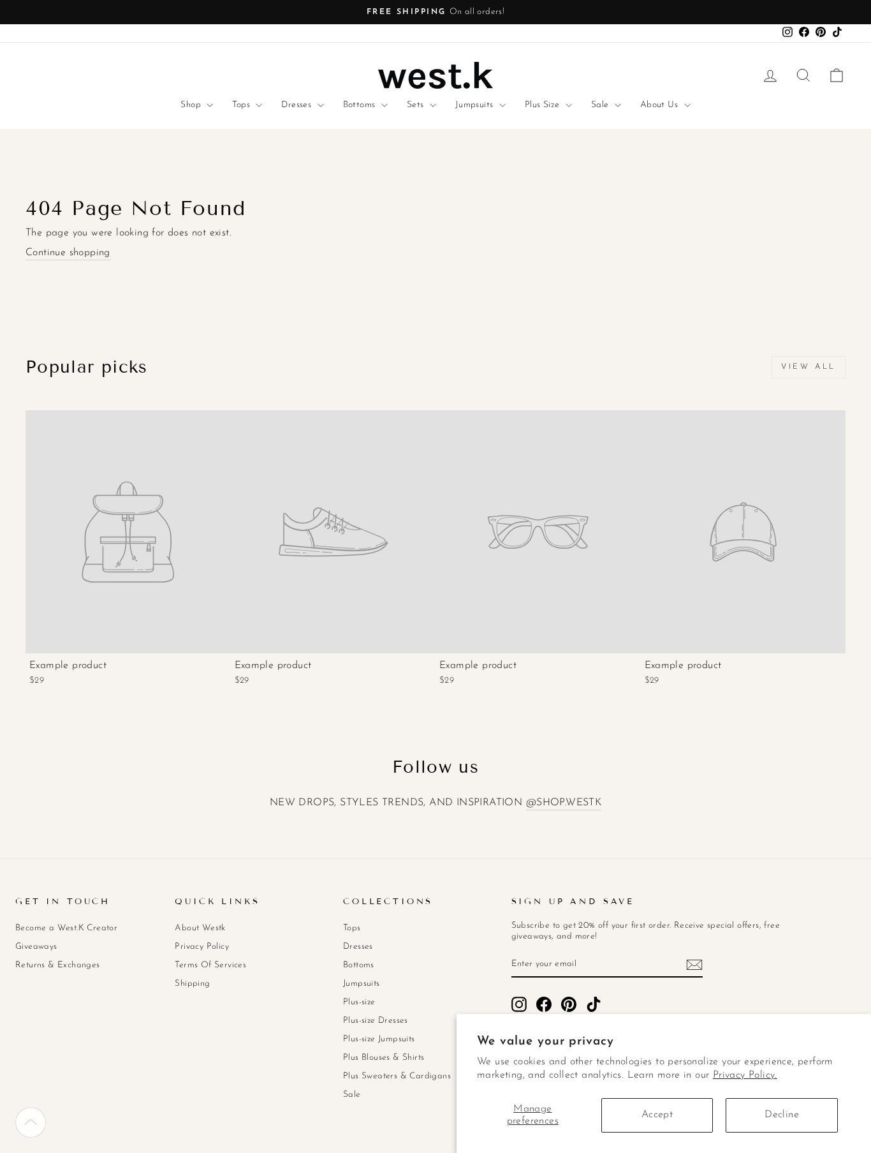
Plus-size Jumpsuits (379, 1039)
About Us (660, 105)
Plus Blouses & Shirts (383, 1057)
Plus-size (359, 1002)
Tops (242, 105)
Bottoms (360, 105)
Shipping (192, 983)
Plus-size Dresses (375, 1020)
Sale (601, 105)
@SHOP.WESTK (563, 803)
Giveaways (36, 946)
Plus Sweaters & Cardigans (397, 1076)
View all (808, 367)
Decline (782, 1115)
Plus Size (543, 105)
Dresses (297, 105)
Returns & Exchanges (57, 965)
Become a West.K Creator (66, 928)
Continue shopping (68, 253)
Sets (417, 105)
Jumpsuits (475, 105)
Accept (657, 1115)
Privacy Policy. (745, 1075)
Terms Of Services (210, 965)
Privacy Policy (202, 946)
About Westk (200, 928)
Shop (191, 105)
